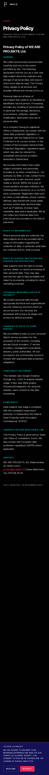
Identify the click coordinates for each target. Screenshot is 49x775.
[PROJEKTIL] (5, 4)
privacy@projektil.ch (13, 469)
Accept (27, 769)
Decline (11, 769)
